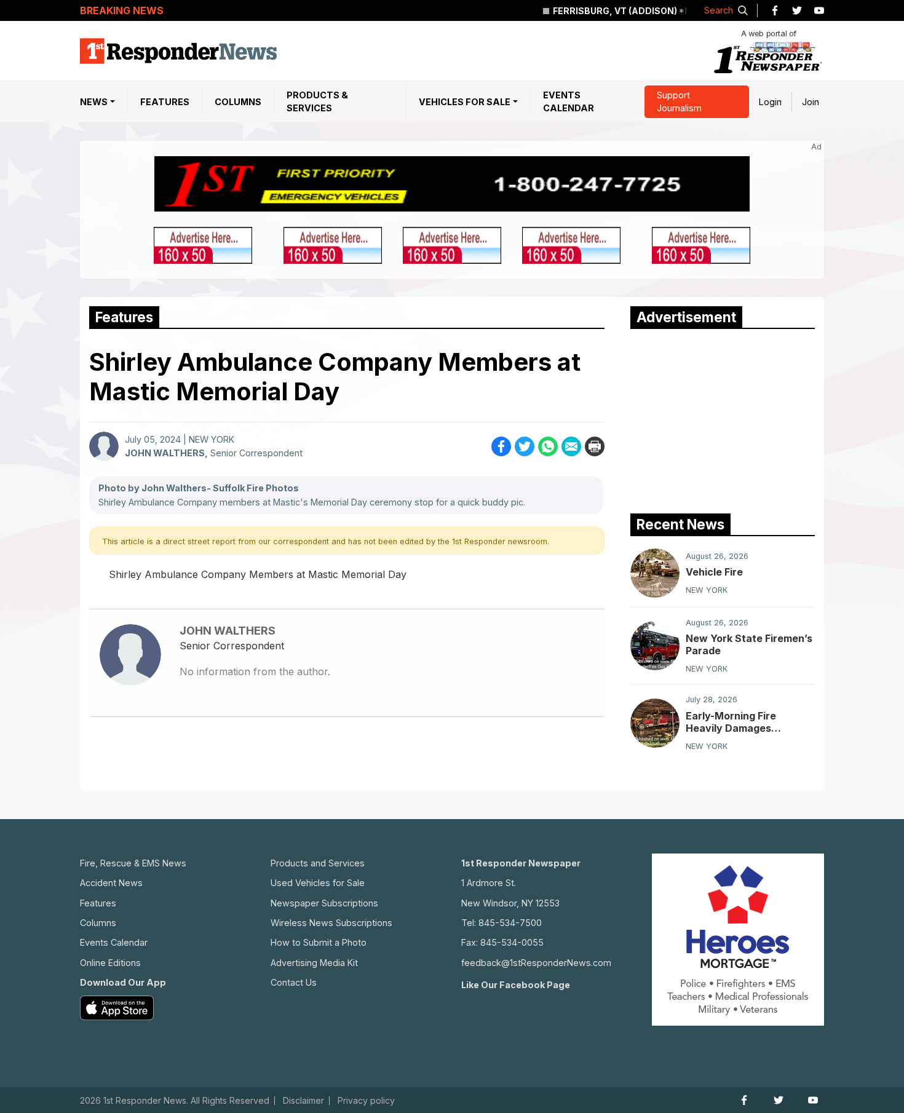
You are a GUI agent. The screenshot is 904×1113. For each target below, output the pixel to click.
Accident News (111, 882)
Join (810, 102)
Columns (238, 102)
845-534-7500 (510, 922)
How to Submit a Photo (319, 942)
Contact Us (294, 982)
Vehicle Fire (714, 572)
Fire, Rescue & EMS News (133, 863)
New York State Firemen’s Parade (749, 644)
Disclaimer (303, 1100)
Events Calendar (568, 102)
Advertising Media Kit (314, 962)
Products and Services (318, 863)
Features (164, 102)
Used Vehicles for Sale (318, 882)
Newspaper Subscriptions (324, 903)
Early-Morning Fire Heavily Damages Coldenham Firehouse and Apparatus (749, 722)
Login (770, 102)
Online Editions (110, 962)
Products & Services (317, 102)
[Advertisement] (722, 418)
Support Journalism (679, 102)
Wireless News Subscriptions (331, 922)
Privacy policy (366, 1100)
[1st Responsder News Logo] (178, 51)
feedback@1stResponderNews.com (536, 962)
